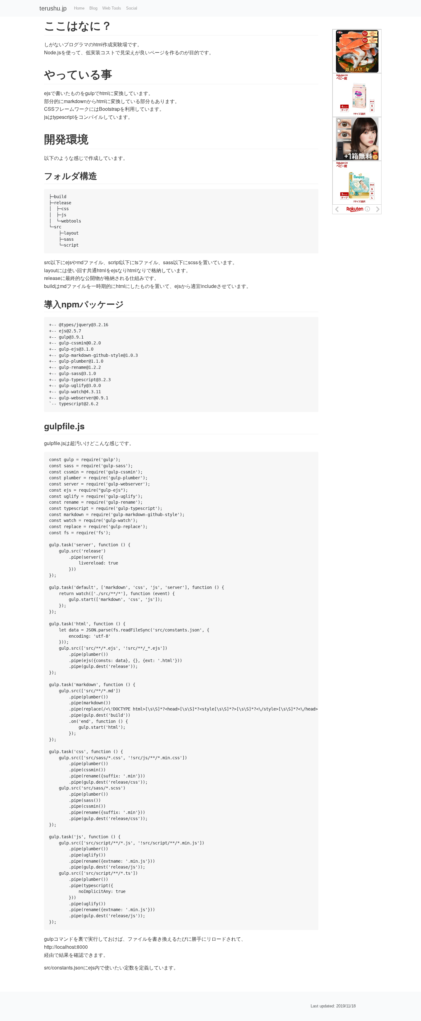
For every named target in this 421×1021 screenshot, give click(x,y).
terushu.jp (53, 8)
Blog (93, 8)
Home (79, 8)
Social (131, 8)
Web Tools (111, 8)
